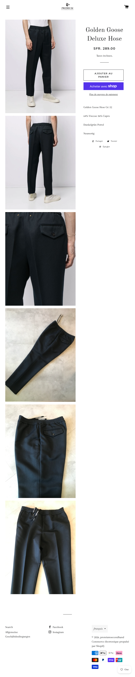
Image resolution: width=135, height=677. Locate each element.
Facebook (57, 627)
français (98, 628)
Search (9, 627)
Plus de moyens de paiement (103, 94)
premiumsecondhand (112, 637)
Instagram (58, 632)
